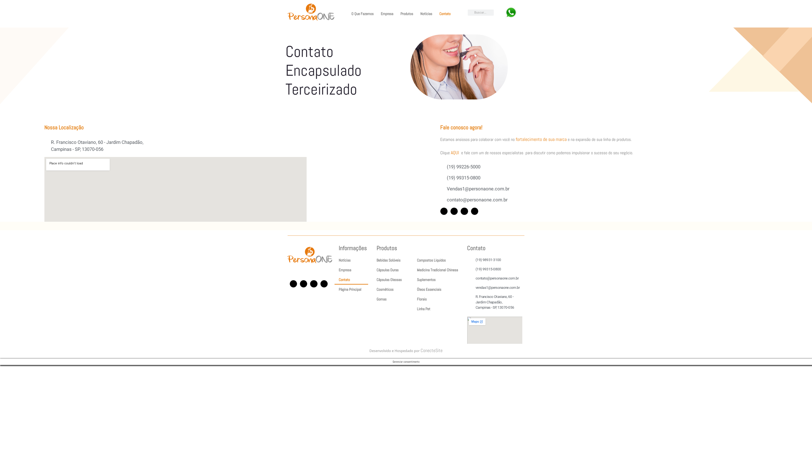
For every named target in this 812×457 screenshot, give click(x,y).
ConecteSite (432, 350)
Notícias (426, 13)
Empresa (387, 13)
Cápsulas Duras (388, 269)
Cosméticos (385, 289)
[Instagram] (444, 211)
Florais (422, 299)
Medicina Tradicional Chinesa (437, 269)
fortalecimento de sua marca (541, 139)
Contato (445, 13)
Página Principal (350, 289)
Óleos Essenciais (429, 289)
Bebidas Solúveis (389, 260)
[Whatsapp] (474, 211)
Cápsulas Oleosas (389, 279)
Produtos (407, 13)
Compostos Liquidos (431, 260)
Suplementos (426, 279)
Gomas (382, 299)
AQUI (455, 153)
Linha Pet (423, 308)
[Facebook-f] (454, 211)
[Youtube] (464, 211)
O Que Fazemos (362, 13)
